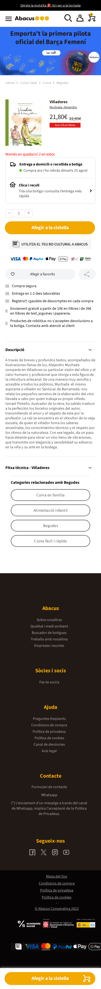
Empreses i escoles (49, 645)
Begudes (62, 83)
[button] (80, 18)
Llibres (10, 83)
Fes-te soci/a (49, 682)
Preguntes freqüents (49, 718)
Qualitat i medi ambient (49, 626)
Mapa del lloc (56, 876)
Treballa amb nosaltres (49, 639)
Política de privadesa (49, 731)
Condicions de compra (49, 725)
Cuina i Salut (29, 83)
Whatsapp (49, 795)
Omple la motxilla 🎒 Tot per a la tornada (50, 5)
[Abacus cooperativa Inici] (33, 21)
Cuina (47, 83)
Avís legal (49, 751)
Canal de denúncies (49, 744)
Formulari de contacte (49, 787)
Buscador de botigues (49, 633)
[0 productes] (92, 20)
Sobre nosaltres (49, 620)
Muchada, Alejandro (63, 107)
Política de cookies (49, 738)
